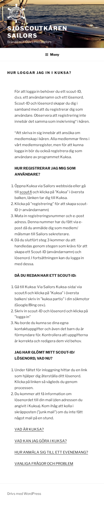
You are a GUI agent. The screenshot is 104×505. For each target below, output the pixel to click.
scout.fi (26, 192)
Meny (54, 54)
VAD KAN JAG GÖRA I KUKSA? (41, 441)
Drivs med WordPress (24, 493)
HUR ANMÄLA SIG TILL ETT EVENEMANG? (51, 452)
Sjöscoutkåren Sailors (37, 32)
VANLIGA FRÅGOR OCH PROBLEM (44, 464)
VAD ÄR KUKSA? (29, 429)
